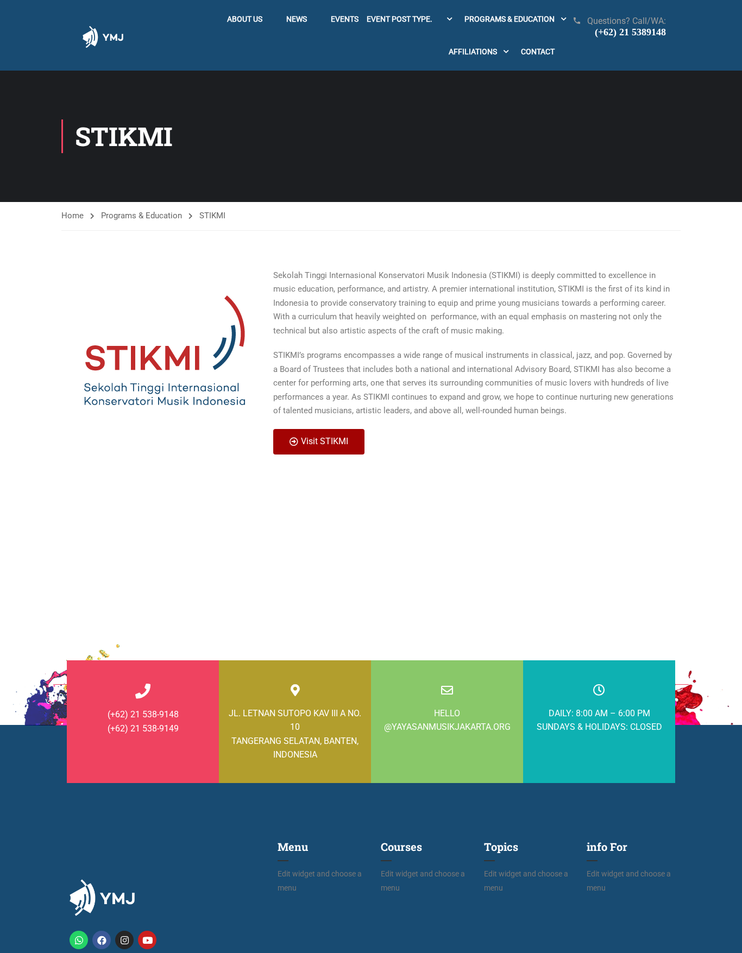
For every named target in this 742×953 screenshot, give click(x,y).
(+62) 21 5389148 (630, 32)
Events (381, 19)
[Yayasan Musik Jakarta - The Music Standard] (102, 35)
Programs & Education (509, 19)
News (296, 19)
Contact (538, 51)
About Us (244, 19)
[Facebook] (101, 940)
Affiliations (473, 51)
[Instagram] (124, 940)
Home (72, 215)
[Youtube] (147, 940)
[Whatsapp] (79, 940)
